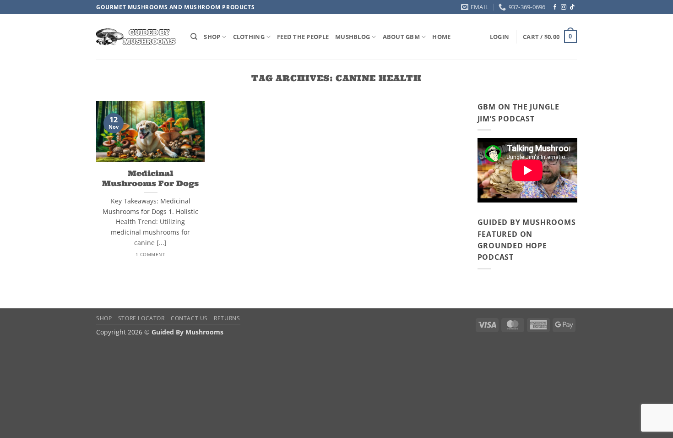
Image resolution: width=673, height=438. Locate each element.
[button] (499, 36)
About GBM (401, 37)
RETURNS (227, 318)
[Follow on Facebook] (555, 7)
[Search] (193, 36)
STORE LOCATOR (141, 318)
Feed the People (303, 37)
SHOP (212, 37)
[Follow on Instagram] (563, 7)
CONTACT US (189, 318)
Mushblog (352, 37)
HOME (441, 37)
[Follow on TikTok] (572, 7)
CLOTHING (249, 37)
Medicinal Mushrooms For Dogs (150, 177)
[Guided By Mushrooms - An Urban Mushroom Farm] (136, 36)
